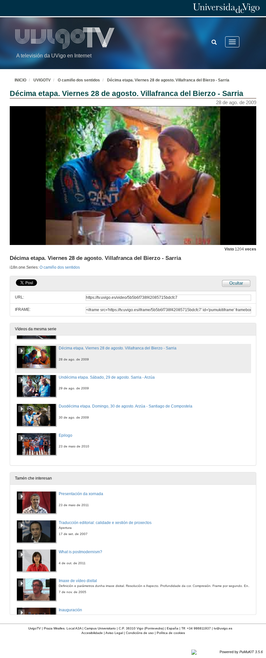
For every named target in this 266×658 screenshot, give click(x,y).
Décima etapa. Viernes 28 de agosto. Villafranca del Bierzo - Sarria (168, 80)
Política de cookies (171, 633)
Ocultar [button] (236, 283)
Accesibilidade (92, 633)
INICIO (20, 80)
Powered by (241, 652)
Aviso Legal (114, 633)
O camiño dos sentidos (79, 80)
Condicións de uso (140, 633)
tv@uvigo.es (223, 628)
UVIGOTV (42, 80)
